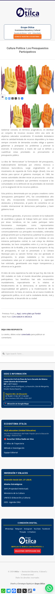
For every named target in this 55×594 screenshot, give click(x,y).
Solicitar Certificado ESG (27, 551)
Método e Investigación (14, 448)
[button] (49, 588)
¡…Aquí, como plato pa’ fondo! (28, 313)
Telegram (18, 529)
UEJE (29, 33)
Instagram (28, 529)
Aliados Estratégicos (13, 484)
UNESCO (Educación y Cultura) (17, 497)
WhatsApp (9, 529)
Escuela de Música (20, 33)
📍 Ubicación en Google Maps (16, 404)
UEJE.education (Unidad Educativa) (20, 430)
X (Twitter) (32, 532)
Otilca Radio (36, 33)
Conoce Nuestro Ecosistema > (28, 37)
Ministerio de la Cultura (14, 493)
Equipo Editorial (11, 452)
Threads (22, 532)
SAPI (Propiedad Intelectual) (16, 488)
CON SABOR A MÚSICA (22, 316)
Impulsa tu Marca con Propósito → (27, 547)
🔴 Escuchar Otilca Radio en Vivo (19, 439)
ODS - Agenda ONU (12, 502)
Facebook (46, 529)
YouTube (37, 529)
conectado (25, 334)
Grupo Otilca (27, 27)
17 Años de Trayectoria (14, 443)
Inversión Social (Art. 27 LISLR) (18, 479)
